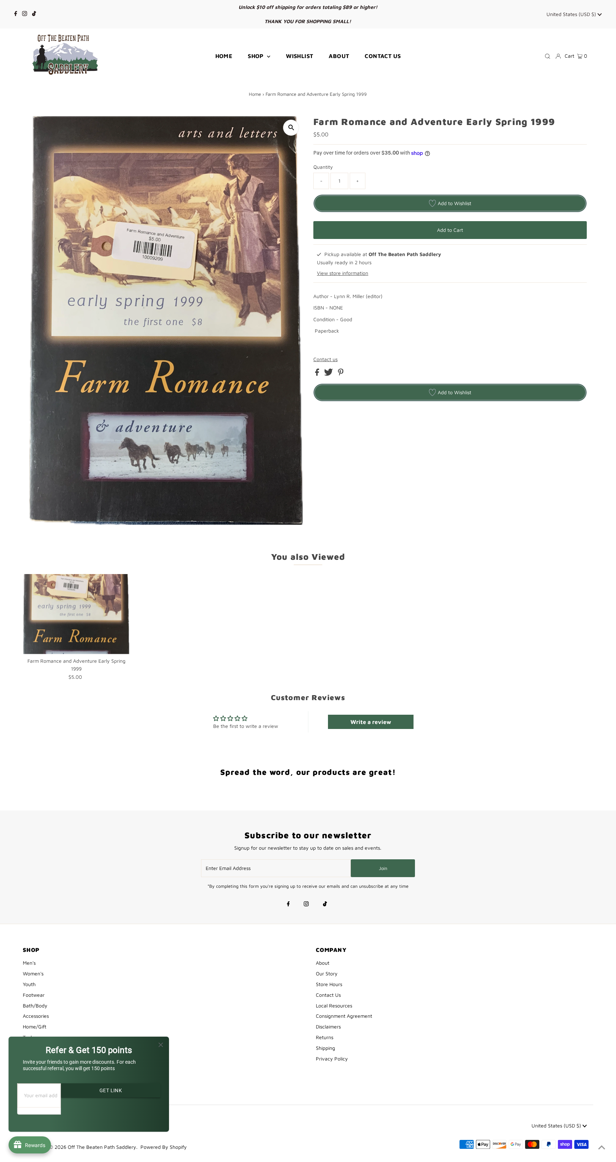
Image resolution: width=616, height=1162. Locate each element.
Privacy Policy (332, 1059)
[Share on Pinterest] (341, 374)
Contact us (325, 359)
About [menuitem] (339, 56)
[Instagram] (24, 14)
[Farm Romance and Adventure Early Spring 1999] (76, 614)
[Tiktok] (34, 14)
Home (255, 94)
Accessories (36, 1016)
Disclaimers (328, 1026)
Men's (29, 963)
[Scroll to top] (602, 1148)
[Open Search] (547, 56)
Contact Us (328, 995)
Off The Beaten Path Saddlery (102, 1147)
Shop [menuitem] (256, 56)
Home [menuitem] (223, 56)
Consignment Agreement (344, 1016)
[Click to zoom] (291, 128)
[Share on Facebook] (317, 374)
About (322, 963)
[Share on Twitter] (329, 374)
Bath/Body (35, 1005)
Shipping (325, 1048)
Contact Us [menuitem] (383, 56)
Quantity (323, 167)
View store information (342, 273)
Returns (324, 1037)
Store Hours (329, 984)
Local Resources (334, 1005)
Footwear (34, 995)
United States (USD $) (571, 14)
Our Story (327, 973)
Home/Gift (34, 1026)
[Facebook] (15, 14)
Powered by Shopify (163, 1147)
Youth (29, 984)
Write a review (370, 722)
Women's (33, 973)
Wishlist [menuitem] (299, 56)
